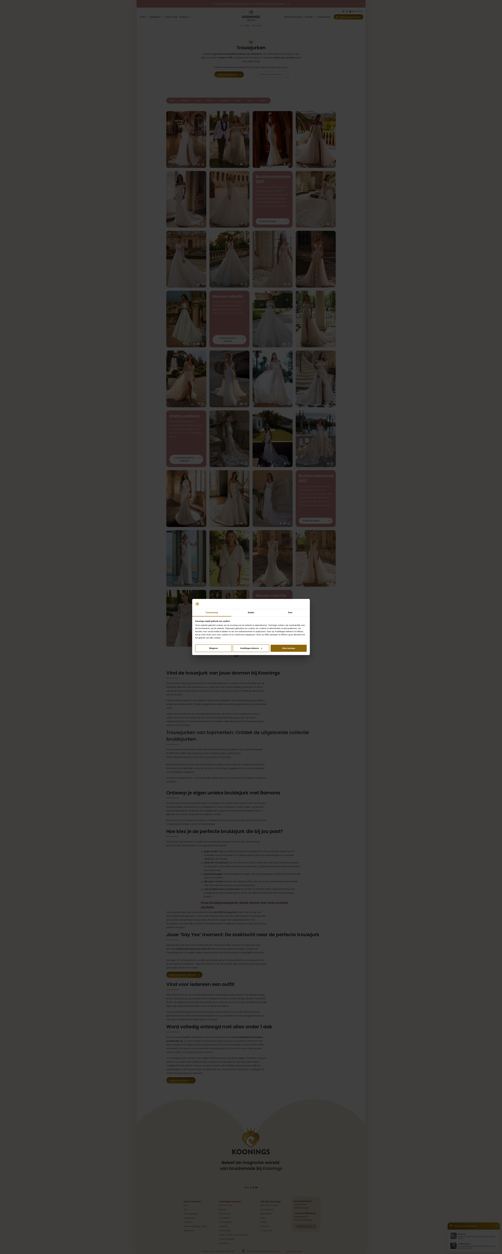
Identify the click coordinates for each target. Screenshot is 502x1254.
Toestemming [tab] (212, 612)
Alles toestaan (288, 648)
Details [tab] (251, 612)
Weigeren (213, 648)
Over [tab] (290, 612)
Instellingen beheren (249, 648)
